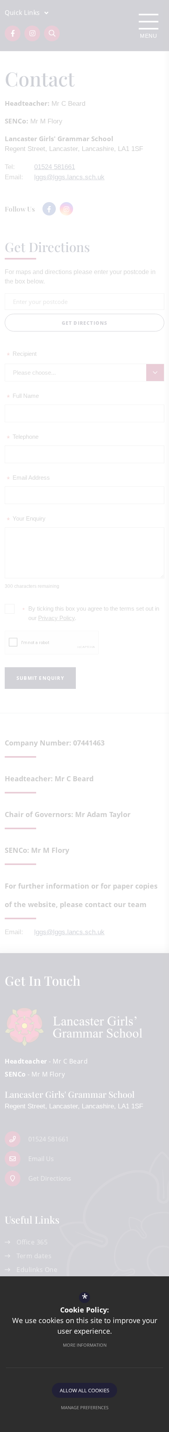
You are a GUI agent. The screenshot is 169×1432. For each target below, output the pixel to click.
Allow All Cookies (84, 1390)
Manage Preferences (84, 1407)
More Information (85, 1345)
